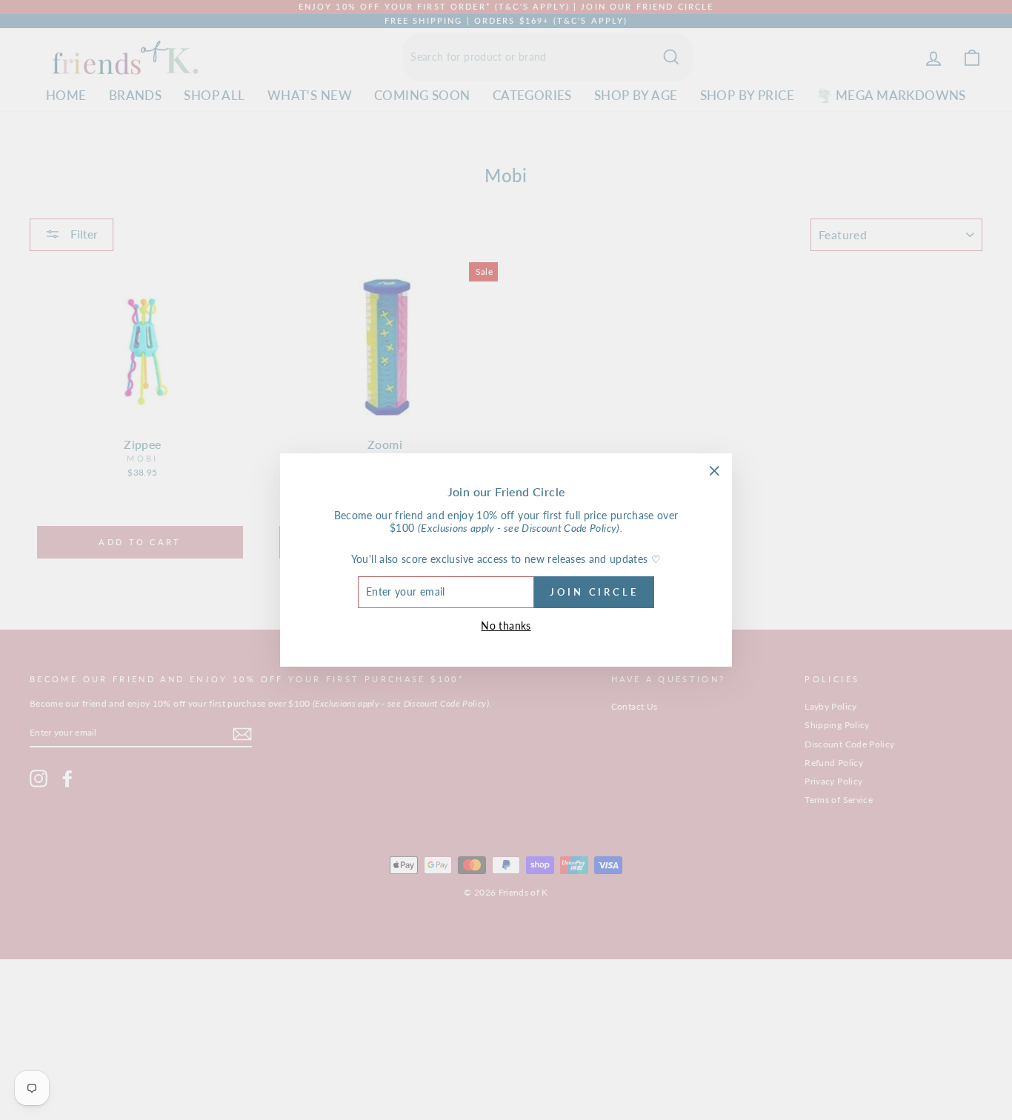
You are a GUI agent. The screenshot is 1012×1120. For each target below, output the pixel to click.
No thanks (505, 625)
